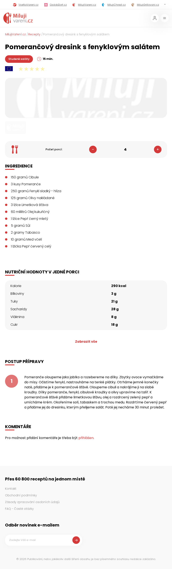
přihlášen (86, 437)
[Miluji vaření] (18, 18)
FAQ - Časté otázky (19, 509)
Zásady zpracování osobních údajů (32, 502)
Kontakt (10, 489)
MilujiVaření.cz (15, 34)
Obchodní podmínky (21, 495)
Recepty (34, 34)
